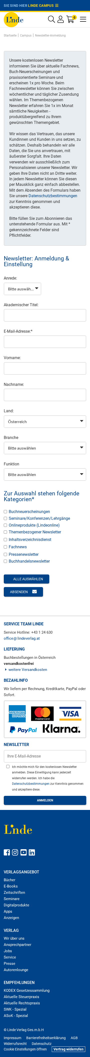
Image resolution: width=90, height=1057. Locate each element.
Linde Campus (41, 6)
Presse (9, 963)
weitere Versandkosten (27, 669)
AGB (74, 1038)
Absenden (19, 592)
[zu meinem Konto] (61, 20)
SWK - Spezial (15, 1009)
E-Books (11, 886)
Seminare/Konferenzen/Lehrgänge (39, 518)
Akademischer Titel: (21, 304)
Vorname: (12, 357)
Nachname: (14, 384)
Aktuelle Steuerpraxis (21, 997)
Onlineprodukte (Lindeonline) (34, 525)
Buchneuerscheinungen (29, 511)
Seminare (12, 899)
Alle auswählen (27, 579)
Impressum (12, 1038)
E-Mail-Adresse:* (18, 331)
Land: (9, 410)
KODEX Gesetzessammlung (27, 990)
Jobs (8, 951)
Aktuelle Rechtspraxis (22, 1003)
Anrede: (10, 278)
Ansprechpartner (17, 944)
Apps (8, 911)
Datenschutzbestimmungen (52, 195)
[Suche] (51, 20)
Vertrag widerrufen (69, 1049)
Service (10, 957)
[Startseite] (13, 19)
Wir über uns (14, 938)
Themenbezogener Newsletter (35, 532)
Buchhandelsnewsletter (29, 561)
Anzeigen (11, 917)
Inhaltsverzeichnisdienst (30, 539)
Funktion (11, 464)
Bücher (9, 880)
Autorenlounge (16, 970)
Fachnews (18, 546)
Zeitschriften (14, 892)
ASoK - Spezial (16, 1015)
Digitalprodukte (16, 905)
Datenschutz (42, 1044)
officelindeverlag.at (22, 638)
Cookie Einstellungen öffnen (25, 1049)
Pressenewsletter (23, 554)
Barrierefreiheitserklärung (46, 1038)
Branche (11, 437)
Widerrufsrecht (15, 1044)
